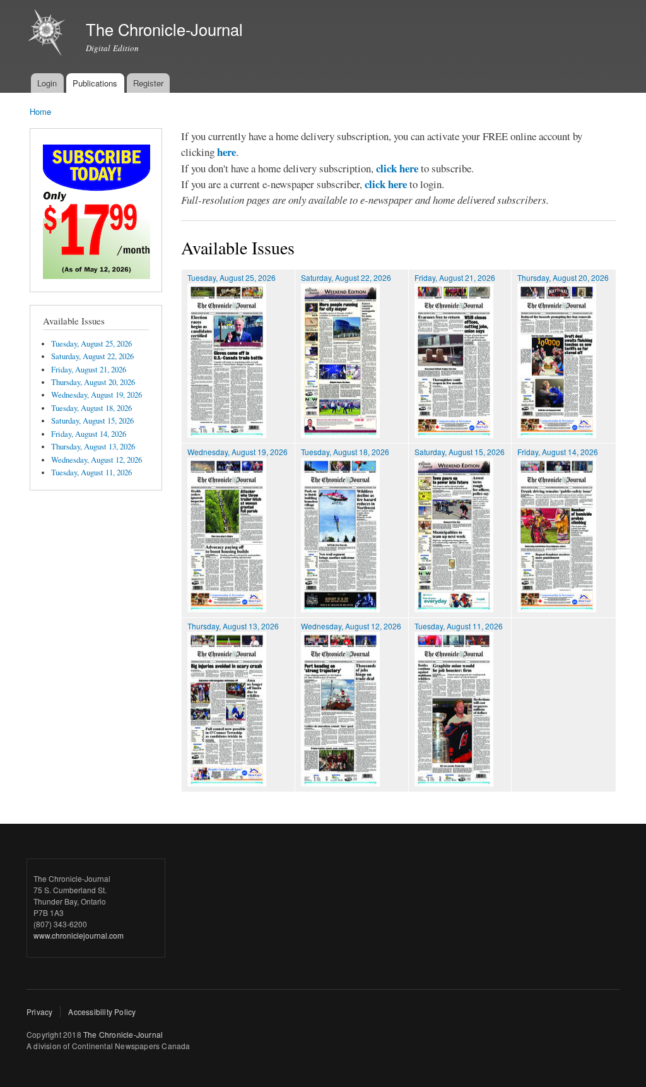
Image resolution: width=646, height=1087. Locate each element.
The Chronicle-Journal (123, 1034)
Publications (95, 83)
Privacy (39, 1011)
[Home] (48, 34)
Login (47, 83)
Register (148, 83)
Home (40, 111)
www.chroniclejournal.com (78, 935)
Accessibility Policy (102, 1011)
